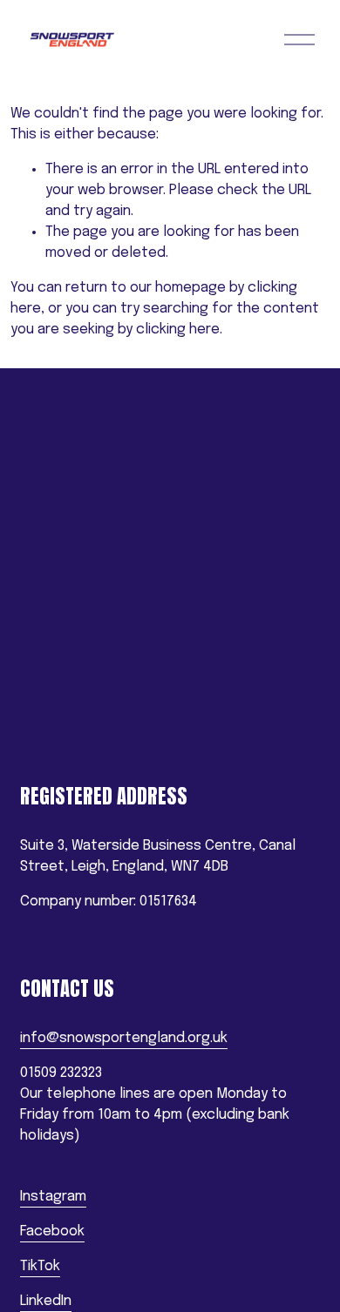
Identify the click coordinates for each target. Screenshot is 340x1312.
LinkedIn (45, 1301)
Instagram (53, 1196)
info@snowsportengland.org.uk (124, 1038)
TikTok (40, 1266)
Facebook (52, 1231)
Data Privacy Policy (79, 735)
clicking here (178, 329)
